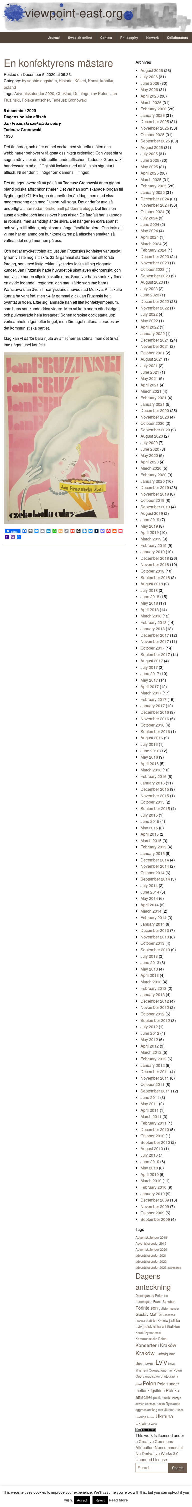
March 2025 (151, 179)
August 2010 (151, 1148)
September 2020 (155, 430)
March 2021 (151, 391)
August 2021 (151, 359)
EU (166, 1296)
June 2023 (149, 295)
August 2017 (151, 661)
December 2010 (154, 1129)
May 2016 (149, 757)
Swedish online (80, 37)
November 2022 (154, 308)
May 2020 (149, 455)
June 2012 (149, 1033)
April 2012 (149, 1046)
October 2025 (152, 134)
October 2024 (152, 211)
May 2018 (149, 603)
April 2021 (149, 385)
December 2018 (154, 558)
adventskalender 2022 (151, 1261)
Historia (65, 81)
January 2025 (152, 192)
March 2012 (151, 1052)
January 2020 (152, 481)
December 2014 (154, 860)
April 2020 (149, 462)
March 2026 (151, 102)
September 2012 (155, 1020)
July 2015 (149, 815)
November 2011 (154, 1078)
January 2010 (152, 1194)
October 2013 (152, 943)
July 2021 (149, 365)
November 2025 (154, 128)
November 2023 (154, 263)
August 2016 (151, 738)
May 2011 (149, 1103)
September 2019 (155, 507)
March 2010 (151, 1180)
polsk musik (161, 1397)
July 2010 (149, 1155)
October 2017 (152, 648)
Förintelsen (147, 1307)
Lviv (161, 1362)
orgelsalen (152, 1376)
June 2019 (149, 519)
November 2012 (154, 1007)
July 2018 (149, 590)
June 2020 (149, 449)
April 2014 (149, 905)
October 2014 (152, 873)
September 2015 (155, 808)
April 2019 (149, 532)
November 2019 (154, 494)
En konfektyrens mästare (58, 62)
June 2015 (149, 821)
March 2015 (151, 840)
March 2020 (151, 468)
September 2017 (155, 654)
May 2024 (149, 230)
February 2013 (153, 988)
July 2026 (149, 77)
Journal (54, 37)
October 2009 (152, 1213)
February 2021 (153, 398)
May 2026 (149, 89)
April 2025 (149, 173)
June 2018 (149, 596)
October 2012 (152, 1014)
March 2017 (151, 693)
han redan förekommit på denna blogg (59, 208)
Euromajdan (144, 1301)
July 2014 (149, 885)
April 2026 (149, 96)
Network (152, 37)
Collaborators (177, 37)
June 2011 (149, 1097)
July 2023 (149, 288)
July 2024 (149, 218)
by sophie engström (39, 81)
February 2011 (153, 1123)
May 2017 (149, 680)
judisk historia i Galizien (161, 1326)
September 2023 (155, 276)
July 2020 (149, 442)
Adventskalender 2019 (151, 1243)
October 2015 (152, 802)
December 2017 (154, 635)
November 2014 (154, 866)
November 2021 (154, 346)
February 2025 (153, 186)
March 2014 (151, 911)
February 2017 (153, 699)
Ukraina (164, 1416)
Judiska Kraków (157, 1320)
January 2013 (152, 994)
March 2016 (151, 770)
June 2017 (149, 673)
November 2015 (154, 796)
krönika (106, 81)
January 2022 (152, 333)
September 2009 (155, 1219)
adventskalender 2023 (151, 1267)
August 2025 (151, 147)
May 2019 (149, 526)
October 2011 (152, 1084)
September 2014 (155, 879)
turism (150, 1417)
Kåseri (80, 81)
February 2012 (153, 1059)
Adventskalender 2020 (34, 93)
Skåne (180, 1410)
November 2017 (154, 641)
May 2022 (149, 321)
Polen (149, 1383)
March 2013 (151, 982)
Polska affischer (36, 100)
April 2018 (149, 609)
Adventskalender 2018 (151, 1237)
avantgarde (174, 1268)
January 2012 (152, 1065)
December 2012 (154, 1001)
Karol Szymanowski (149, 1332)
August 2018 (151, 584)
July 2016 (149, 744)
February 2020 (153, 475)
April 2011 (149, 1110)
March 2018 (151, 616)
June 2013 (149, 962)
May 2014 (149, 898)
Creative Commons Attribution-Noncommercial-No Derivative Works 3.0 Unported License (160, 1450)
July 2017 (149, 667)
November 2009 (154, 1206)
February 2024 (153, 250)
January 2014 (152, 924)
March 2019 (151, 539)
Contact (106, 37)
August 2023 (151, 282)
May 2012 (149, 1039)
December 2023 (154, 256)
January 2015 (152, 853)
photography (169, 1376)
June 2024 (149, 224)
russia (160, 1403)
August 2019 (151, 513)
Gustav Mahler (149, 1314)
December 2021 (154, 340)
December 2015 (154, 789)
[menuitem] (54, 37)
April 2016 (149, 763)
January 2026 (152, 115)
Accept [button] (82, 1500)
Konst (93, 81)
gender (174, 1308)
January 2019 (152, 551)
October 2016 (152, 725)
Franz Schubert (164, 1301)
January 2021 (152, 404)
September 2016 (155, 731)
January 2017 (152, 705)
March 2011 (151, 1116)
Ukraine (143, 1423)
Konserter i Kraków (156, 1344)
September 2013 (155, 950)
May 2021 (149, 378)
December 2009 (154, 1200)
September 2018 (155, 577)
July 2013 (149, 956)
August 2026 (151, 70)
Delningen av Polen (90, 93)
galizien (164, 1308)
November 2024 (154, 205)
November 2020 (154, 417)
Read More (118, 1500)
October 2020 (152, 423)
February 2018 (153, 622)
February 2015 (153, 847)
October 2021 (152, 353)
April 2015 (149, 834)
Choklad (63, 93)
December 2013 (154, 930)
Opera (140, 1376)
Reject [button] (100, 1500)
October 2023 (152, 269)
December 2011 (154, 1071)
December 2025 (154, 121)
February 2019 (153, 545)
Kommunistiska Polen (151, 1338)
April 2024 (149, 237)
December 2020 (154, 410)
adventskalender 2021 (151, 1255)
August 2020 (151, 436)
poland (10, 87)
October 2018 (152, 571)
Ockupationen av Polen (165, 1370)
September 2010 (155, 1142)
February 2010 (153, 1187)
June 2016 (149, 751)
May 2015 (149, 828)
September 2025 (155, 141)
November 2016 (154, 719)
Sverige (141, 1416)
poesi (139, 1384)
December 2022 (154, 301)
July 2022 (149, 314)
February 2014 (153, 917)
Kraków (145, 1353)
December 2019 (154, 487)
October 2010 (152, 1136)
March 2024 (151, 244)
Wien (154, 1424)
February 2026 (153, 109)
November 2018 (154, 564)
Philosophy (129, 37)
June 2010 (149, 1161)
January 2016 (152, 783)
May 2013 (149, 969)
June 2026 (149, 83)
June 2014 (149, 892)
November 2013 (154, 937)
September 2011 (155, 1091)
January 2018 (152, 628)
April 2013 (149, 975)
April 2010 (149, 1174)
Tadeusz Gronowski (69, 100)
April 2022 (149, 327)
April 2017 (149, 686)
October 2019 (152, 500)
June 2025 (149, 160)
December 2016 (154, 712)
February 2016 (153, 776)
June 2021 (149, 372)
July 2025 (149, 153)
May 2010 (149, 1168)
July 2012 (149, 1026)
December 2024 (154, 199)
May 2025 (149, 167)
